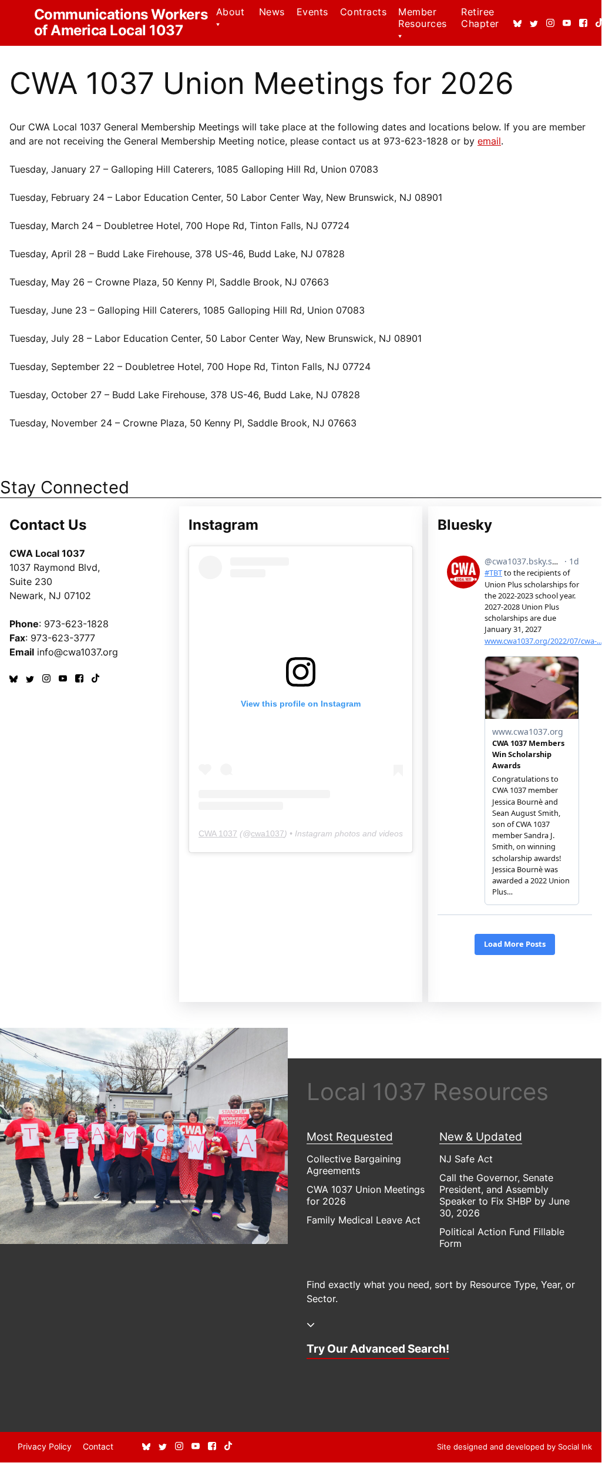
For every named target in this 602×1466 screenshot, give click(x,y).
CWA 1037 (218, 833)
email (489, 141)
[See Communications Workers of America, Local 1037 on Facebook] (583, 23)
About (230, 12)
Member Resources (422, 17)
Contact (98, 1446)
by (514, 1446)
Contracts (363, 12)
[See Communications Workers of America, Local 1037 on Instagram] (550, 23)
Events (312, 12)
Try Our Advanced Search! (378, 1348)
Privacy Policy (45, 1446)
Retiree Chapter (480, 17)
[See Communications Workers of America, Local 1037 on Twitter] (534, 23)
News (272, 12)
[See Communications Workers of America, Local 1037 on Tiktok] (96, 679)
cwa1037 (267, 833)
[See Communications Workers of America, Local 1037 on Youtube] (567, 23)
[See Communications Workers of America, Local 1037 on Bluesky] (517, 23)
